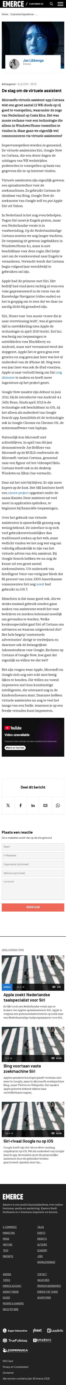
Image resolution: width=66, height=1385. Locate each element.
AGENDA (7, 1274)
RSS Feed (8, 1361)
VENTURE (7, 1245)
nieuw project (18, 493)
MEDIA (6, 1239)
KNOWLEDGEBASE (46, 1262)
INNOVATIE (8, 1256)
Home (5, 14)
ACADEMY (42, 1250)
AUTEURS (42, 1245)
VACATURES (43, 1280)
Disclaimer (8, 1373)
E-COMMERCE (10, 1227)
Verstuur (33, 907)
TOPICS (6, 1280)
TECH (5, 1250)
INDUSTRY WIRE (10, 1309)
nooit (40, 584)
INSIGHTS (42, 1239)
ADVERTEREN (44, 1298)
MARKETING (9, 1233)
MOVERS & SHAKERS (13, 1303)
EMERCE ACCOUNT (12, 1286)
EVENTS (41, 1233)
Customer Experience (36, 4)
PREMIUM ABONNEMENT (49, 1286)
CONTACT (42, 1274)
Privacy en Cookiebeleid (15, 1367)
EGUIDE (6, 1298)
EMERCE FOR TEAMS (47, 1292)
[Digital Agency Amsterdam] (15, 1330)
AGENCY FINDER (11, 1292)
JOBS (40, 1256)
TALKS (40, 1227)
